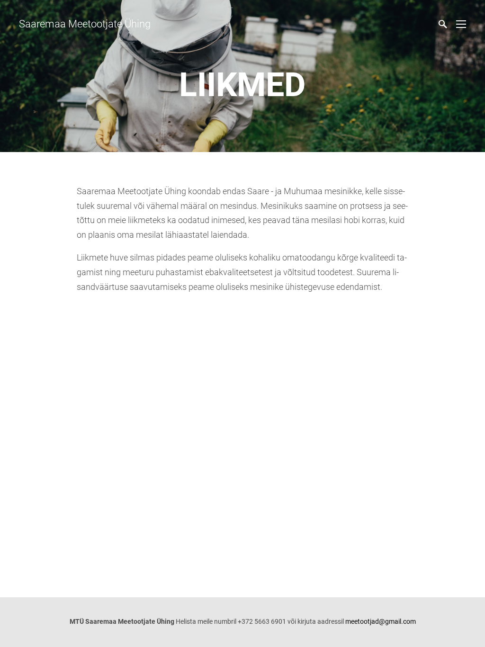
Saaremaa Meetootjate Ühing (85, 24)
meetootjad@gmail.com (380, 621)
